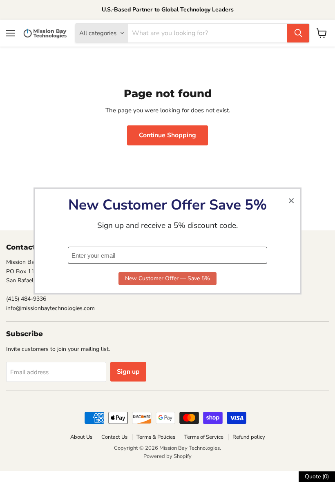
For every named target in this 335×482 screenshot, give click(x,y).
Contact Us (114, 437)
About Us (81, 437)
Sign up (128, 371)
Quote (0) (317, 476)
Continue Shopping (167, 135)
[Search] (298, 33)
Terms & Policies (155, 437)
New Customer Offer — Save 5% (167, 278)
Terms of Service (203, 437)
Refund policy (248, 437)
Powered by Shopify (167, 456)
